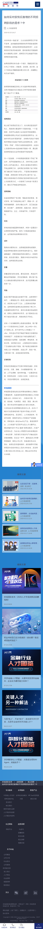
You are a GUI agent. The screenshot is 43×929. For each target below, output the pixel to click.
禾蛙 (27, 904)
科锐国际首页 (7, 782)
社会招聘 (7, 878)
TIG (18, 906)
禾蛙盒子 (21, 904)
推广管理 (14, 910)
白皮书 (21, 829)
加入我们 (7, 871)
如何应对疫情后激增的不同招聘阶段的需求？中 (19, 784)
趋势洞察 (20, 782)
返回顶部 (39, 927)
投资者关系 (7, 868)
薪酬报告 (21, 833)
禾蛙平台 (9, 829)
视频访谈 (21, 843)
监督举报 (31, 910)
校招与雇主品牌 (9, 809)
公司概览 (7, 855)
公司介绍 (7, 858)
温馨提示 (23, 910)
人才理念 (7, 875)
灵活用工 (9, 802)
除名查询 (6, 913)
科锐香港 (33, 904)
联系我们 (7, 885)
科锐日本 (6, 906)
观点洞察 (31, 782)
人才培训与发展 (9, 812)
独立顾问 (9, 806)
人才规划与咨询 (9, 816)
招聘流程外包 (9, 799)
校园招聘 (7, 882)
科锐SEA (13, 906)
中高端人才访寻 (9, 795)
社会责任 (7, 861)
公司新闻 (7, 865)
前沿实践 (21, 836)
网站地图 (6, 910)
